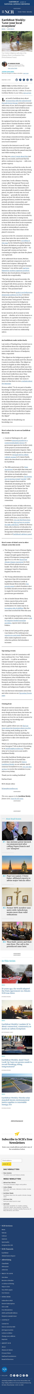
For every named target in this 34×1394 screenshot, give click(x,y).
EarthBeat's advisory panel (22, 534)
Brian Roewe (7, 996)
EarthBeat (10, 29)
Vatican (4, 1233)
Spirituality (5, 1242)
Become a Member (8, 1280)
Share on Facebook (20, 80)
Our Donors (5, 1293)
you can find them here (22, 520)
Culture (4, 1236)
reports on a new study (13, 635)
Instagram (24, 1375)
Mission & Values (7, 1350)
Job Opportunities (7, 1330)
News (3, 29)
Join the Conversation (8, 71)
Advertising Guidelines (7, 1380)
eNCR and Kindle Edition (9, 1313)
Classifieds (5, 1263)
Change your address (8, 1336)
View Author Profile (12, 68)
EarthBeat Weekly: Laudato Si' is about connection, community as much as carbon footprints (16, 1026)
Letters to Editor (7, 1333)
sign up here (27, 93)
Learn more (25, 73)
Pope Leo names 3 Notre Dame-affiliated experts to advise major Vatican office (19, 878)
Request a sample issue (9, 1316)
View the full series (17, 799)
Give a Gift (5, 1307)
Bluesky (11, 1375)
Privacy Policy (6, 1353)
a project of (17, 3)
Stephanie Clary (8, 1032)
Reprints (4, 1339)
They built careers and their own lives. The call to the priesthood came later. (19, 944)
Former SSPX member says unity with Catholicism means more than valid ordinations (19, 911)
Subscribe (29, 12)
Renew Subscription (8, 1303)
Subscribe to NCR (7, 1300)
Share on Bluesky (17, 80)
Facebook (17, 1375)
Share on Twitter (24, 80)
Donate (20, 12)
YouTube (20, 1375)
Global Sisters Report (8, 1256)
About (4, 1347)
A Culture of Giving (8, 1283)
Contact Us (5, 1323)
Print (31, 80)
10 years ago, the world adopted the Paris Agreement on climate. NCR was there (16, 991)
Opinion (4, 1239)
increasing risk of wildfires (14, 608)
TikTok (27, 1375)
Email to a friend (27, 80)
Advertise (5, 1270)
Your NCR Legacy (7, 1290)
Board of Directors (7, 1359)
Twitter (14, 1375)
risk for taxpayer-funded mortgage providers (18, 620)
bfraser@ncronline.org (10, 788)
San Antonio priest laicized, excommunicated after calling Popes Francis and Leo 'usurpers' (19, 845)
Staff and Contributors (9, 1356)
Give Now (5, 1277)
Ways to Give (6, 1286)
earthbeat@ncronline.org (14, 748)
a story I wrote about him (19, 156)
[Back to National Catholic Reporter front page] (9, 12)
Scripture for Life (7, 1245)
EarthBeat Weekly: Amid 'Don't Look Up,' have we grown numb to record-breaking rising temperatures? (17, 1063)
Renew (24, 12)
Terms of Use (17, 1380)
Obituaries (5, 1266)
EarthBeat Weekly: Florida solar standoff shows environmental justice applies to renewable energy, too (16, 1101)
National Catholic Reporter (4, 1369)
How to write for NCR (8, 1327)
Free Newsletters (7, 1310)
